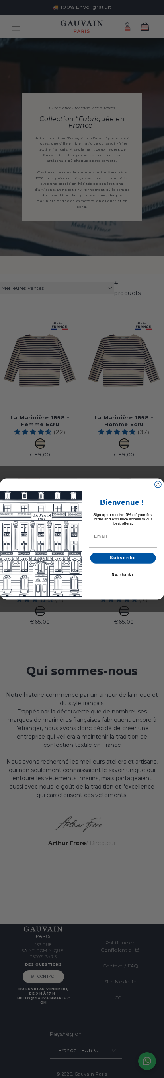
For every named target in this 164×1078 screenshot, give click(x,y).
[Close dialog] (158, 484)
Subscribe (123, 558)
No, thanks (123, 575)
